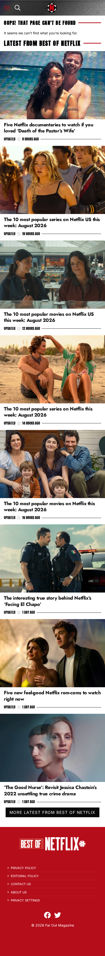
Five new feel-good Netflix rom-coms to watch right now (52, 695)
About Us (19, 892)
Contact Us (21, 884)
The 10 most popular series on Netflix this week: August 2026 (48, 411)
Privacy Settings (25, 900)
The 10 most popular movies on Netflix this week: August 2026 (49, 506)
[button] (7, 7)
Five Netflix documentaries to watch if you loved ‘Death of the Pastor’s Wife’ (48, 127)
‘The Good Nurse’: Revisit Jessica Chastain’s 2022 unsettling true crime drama (50, 790)
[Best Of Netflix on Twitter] (57, 915)
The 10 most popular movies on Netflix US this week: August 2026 (49, 317)
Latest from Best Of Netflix (42, 43)
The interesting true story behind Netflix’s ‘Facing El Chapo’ (47, 600)
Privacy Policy (23, 868)
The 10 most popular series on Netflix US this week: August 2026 (52, 222)
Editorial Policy (25, 876)
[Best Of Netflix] (51, 8)
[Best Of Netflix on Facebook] (47, 915)
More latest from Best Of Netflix (52, 812)
